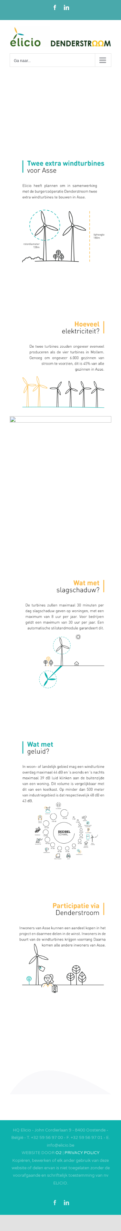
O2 (58, 1152)
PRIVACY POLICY (82, 1152)
